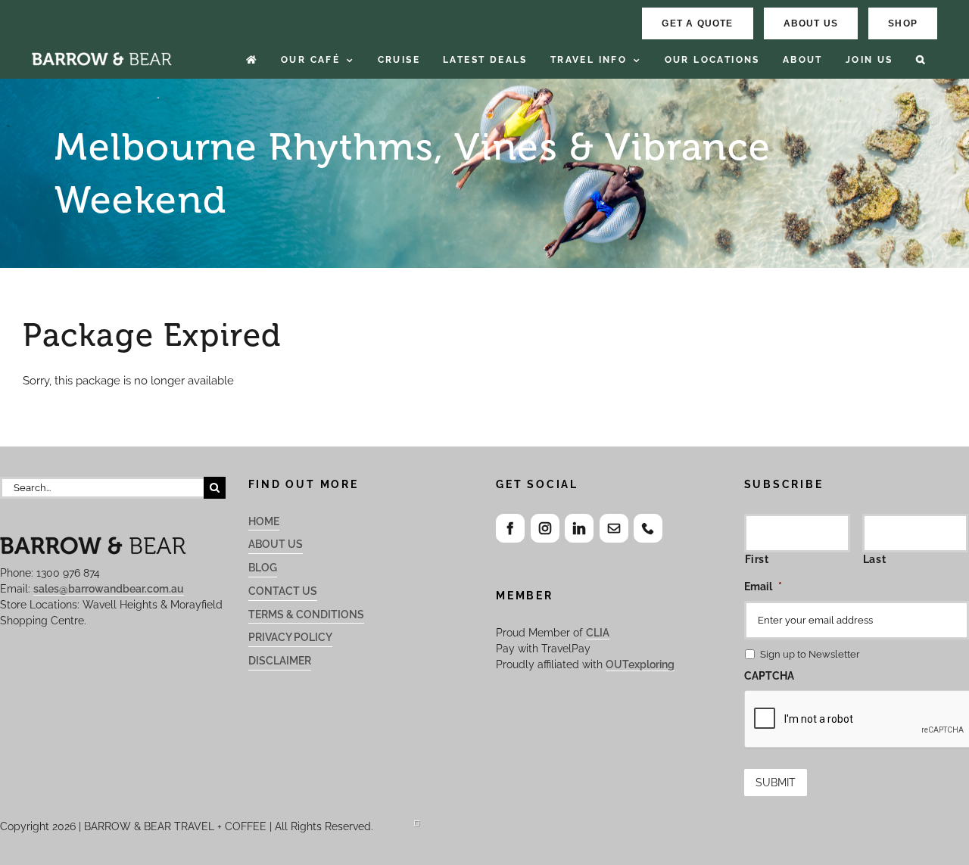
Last (874, 559)
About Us (275, 544)
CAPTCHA (769, 676)
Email (763, 586)
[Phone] (648, 528)
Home (263, 521)
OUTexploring (640, 664)
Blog (262, 568)
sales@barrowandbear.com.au (108, 589)
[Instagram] (545, 528)
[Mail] (614, 528)
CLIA (597, 633)
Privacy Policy (290, 637)
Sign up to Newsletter (810, 654)
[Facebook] (510, 528)
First (757, 559)
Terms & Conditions (306, 614)
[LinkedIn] (579, 528)
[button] (921, 60)
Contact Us (282, 591)
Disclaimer (279, 661)
